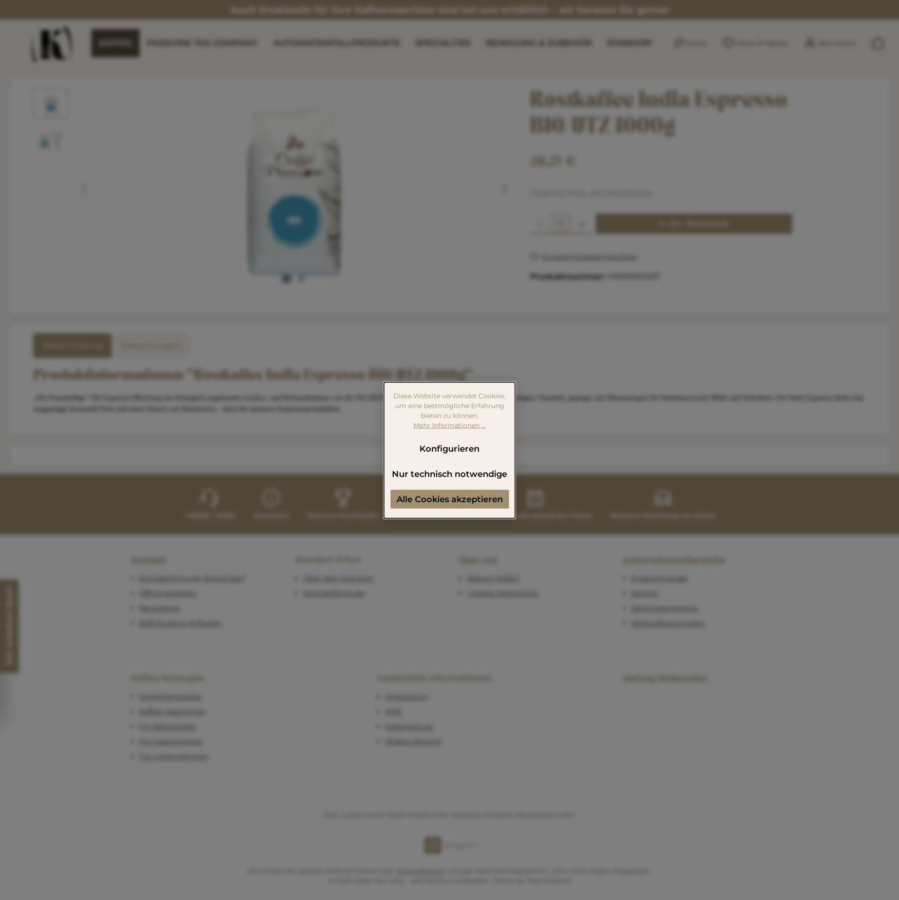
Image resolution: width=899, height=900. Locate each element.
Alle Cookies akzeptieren (450, 499)
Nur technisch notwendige (449, 473)
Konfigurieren (449, 448)
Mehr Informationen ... (449, 425)
